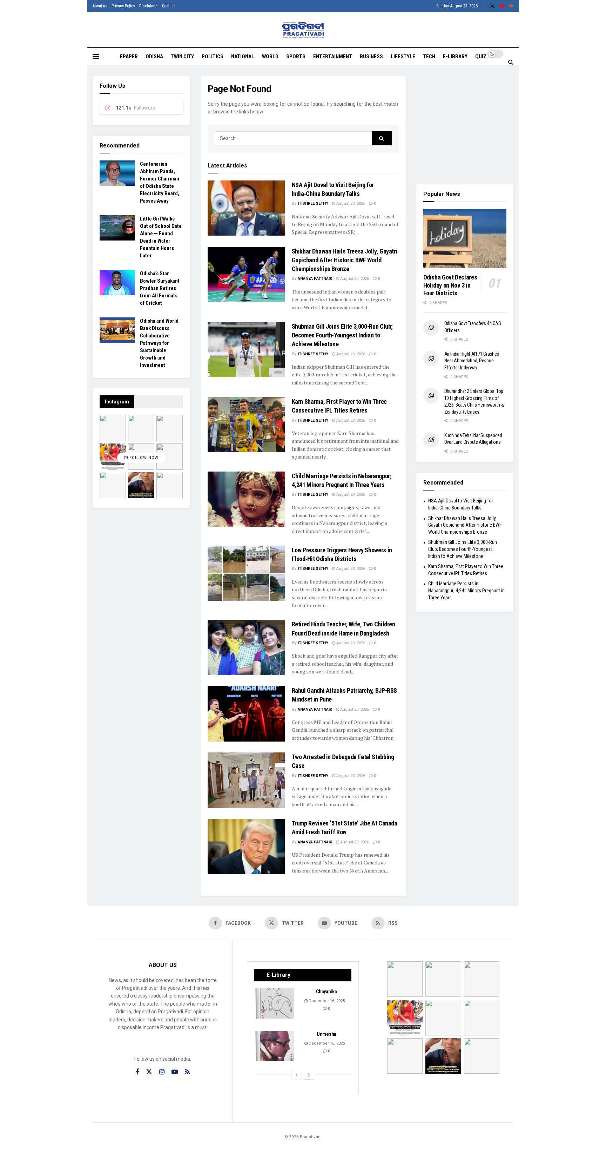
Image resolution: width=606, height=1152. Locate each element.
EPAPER (129, 56)
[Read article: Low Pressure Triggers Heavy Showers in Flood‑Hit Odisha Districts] (246, 573)
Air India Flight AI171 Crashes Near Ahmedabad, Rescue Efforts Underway (471, 360)
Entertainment (332, 56)
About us (100, 6)
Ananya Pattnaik (315, 278)
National (242, 56)
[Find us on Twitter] (492, 6)
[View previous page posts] (296, 1075)
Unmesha (326, 1034)
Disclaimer (148, 6)
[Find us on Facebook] (483, 6)
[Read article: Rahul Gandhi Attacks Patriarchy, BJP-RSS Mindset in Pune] (246, 713)
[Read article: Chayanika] (275, 1003)
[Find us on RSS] (511, 6)
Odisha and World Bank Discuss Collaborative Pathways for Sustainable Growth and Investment (159, 343)
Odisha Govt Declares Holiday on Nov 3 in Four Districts (450, 285)
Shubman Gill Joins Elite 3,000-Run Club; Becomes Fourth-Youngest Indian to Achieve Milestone (342, 335)
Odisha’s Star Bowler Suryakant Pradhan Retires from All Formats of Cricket (160, 288)
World (270, 56)
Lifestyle (403, 56)
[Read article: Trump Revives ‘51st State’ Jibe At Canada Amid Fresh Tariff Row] (246, 846)
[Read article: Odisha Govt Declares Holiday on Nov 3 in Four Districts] (465, 239)
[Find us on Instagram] (161, 1072)
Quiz (480, 56)
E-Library (455, 56)
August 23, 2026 (350, 203)
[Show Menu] (96, 56)
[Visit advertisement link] (465, 125)
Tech (429, 56)
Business (371, 56)
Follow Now (143, 457)
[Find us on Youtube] (502, 6)
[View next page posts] (309, 1075)
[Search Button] (510, 62)
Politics (212, 56)
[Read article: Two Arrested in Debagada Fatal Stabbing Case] (246, 780)
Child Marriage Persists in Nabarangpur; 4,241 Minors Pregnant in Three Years (466, 590)
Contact (168, 6)
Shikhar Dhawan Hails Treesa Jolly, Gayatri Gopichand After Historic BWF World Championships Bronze (345, 260)
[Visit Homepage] (303, 30)
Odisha (154, 56)
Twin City (182, 56)
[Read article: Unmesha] (275, 1046)
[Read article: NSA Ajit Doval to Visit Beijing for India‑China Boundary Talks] (246, 208)
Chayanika (326, 991)
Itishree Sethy (313, 203)
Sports (295, 56)
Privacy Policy (123, 6)
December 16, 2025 (326, 1001)
